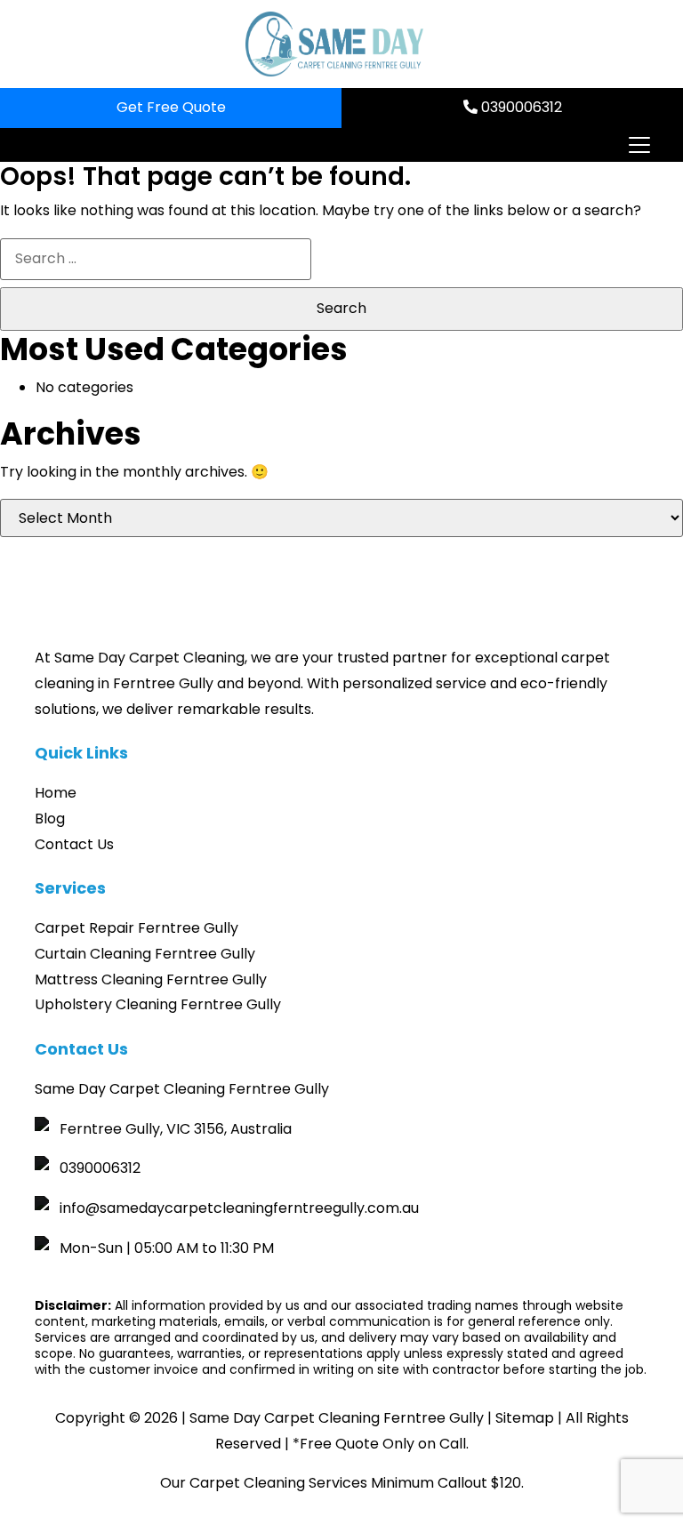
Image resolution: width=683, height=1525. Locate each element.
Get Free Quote (171, 107)
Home (55, 793)
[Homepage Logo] (334, 44)
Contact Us (74, 844)
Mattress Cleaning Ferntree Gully (151, 979)
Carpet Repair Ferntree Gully (136, 928)
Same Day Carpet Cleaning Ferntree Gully (336, 1418)
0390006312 (520, 107)
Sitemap (524, 1418)
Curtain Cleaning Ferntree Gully (145, 953)
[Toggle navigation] (638, 145)
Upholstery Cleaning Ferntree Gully (158, 1004)
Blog (50, 818)
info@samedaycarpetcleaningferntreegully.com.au (239, 1208)
